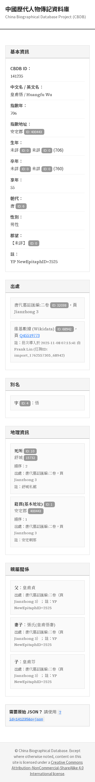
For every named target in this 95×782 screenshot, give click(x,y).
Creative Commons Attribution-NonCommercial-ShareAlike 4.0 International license (48, 767)
